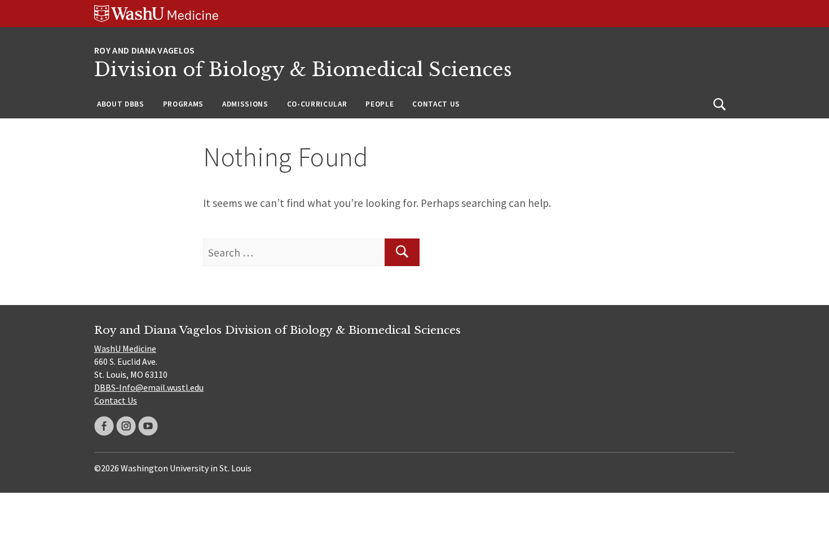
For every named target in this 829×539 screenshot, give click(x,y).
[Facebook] (104, 426)
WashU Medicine (125, 348)
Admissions (245, 104)
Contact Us (436, 104)
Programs (183, 104)
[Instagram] (126, 426)
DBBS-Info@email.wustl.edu (149, 387)
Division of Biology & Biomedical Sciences (303, 69)
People (379, 104)
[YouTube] (148, 426)
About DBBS (120, 104)
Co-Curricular (317, 104)
